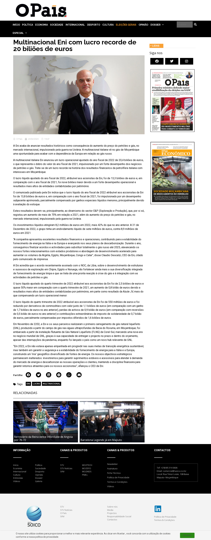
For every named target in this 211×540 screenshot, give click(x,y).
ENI (28, 384)
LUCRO (36, 384)
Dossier (156, 24)
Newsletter (112, 464)
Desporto (93, 24)
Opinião (143, 24)
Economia (41, 24)
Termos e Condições (117, 481)
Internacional (75, 24)
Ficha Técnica (114, 472)
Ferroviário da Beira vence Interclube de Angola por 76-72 (43, 438)
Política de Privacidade (118, 477)
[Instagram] (186, 61)
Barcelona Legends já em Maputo (101, 440)
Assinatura (112, 468)
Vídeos (110, 486)
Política (27, 24)
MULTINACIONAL (51, 384)
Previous (17, 421)
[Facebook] (157, 61)
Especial (18, 33)
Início (16, 24)
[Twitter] (171, 61)
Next (73, 421)
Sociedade (56, 24)
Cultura (108, 24)
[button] (28, 375)
